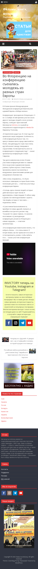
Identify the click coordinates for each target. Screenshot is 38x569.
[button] (6, 2)
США (2, 399)
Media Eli (16, 99)
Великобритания (7, 418)
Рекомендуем (8, 72)
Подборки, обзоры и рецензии (17, 17)
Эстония (22, 102)
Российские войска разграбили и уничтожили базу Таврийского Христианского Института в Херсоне (16, 353)
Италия (21, 99)
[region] (19, 22)
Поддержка (5, 472)
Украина (4, 402)
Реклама (4, 476)
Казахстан (4, 411)
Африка (3, 421)
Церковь (16, 72)
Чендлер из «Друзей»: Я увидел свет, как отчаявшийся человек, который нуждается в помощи (22, 340)
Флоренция (15, 102)
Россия (3, 405)
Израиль (4, 415)
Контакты (4, 469)
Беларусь (4, 408)
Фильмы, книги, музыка (15, 11)
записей (5, 479)
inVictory (15, 125)
